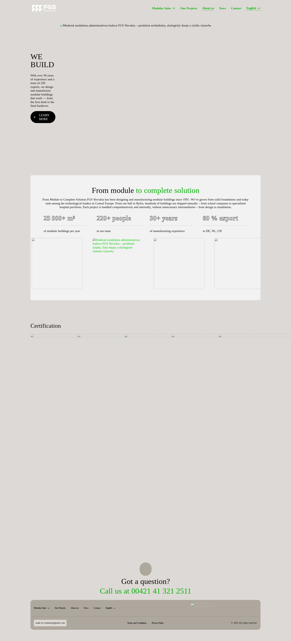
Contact (236, 8)
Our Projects (188, 8)
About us (208, 8)
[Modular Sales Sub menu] (173, 8)
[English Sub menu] (259, 8)
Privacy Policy (158, 623)
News (222, 8)
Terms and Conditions (137, 623)
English (251, 8)
